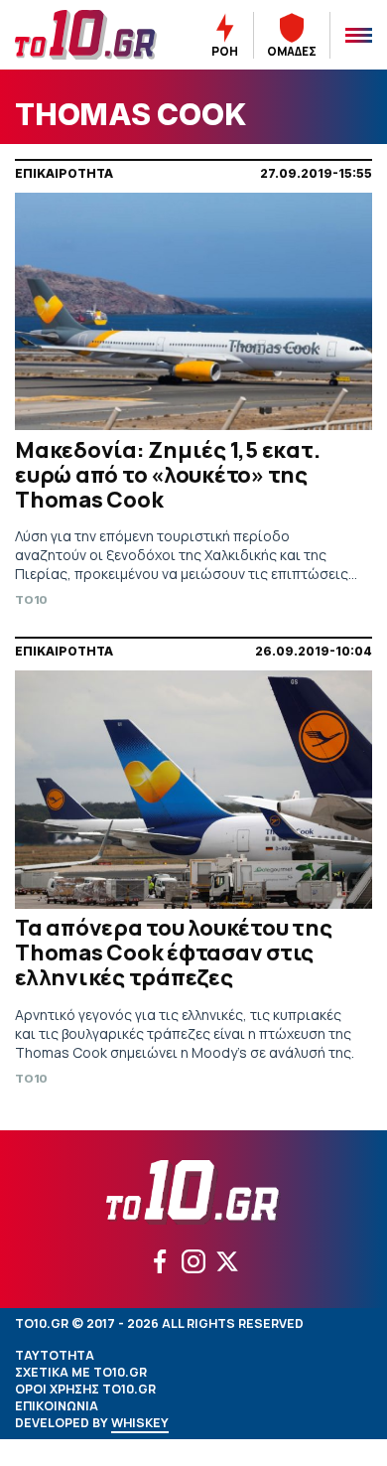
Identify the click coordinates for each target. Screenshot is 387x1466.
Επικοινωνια (56, 1405)
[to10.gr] (86, 35)
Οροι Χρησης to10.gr (85, 1389)
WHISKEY (140, 1422)
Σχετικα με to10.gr (81, 1372)
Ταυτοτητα (54, 1355)
